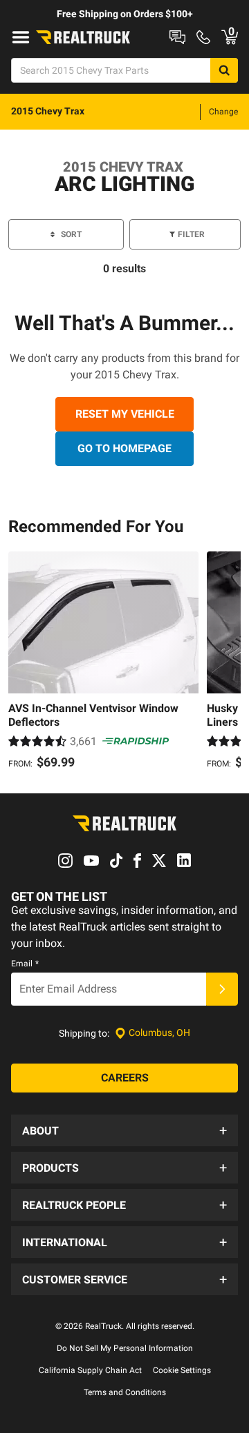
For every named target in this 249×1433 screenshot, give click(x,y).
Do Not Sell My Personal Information (125, 1348)
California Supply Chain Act (90, 1370)
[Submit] (222, 989)
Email (25, 963)
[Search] (224, 70)
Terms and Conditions (125, 1392)
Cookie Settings (182, 1370)
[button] (124, 1130)
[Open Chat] (177, 37)
